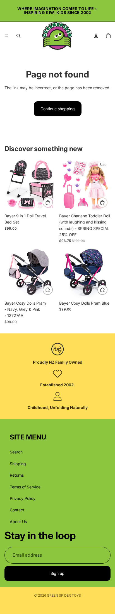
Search (16, 452)
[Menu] (6, 35)
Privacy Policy (22, 498)
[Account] (96, 36)
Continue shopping (57, 108)
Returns (17, 475)
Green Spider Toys (64, 595)
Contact (17, 510)
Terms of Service (25, 486)
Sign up (57, 573)
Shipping (18, 463)
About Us (18, 521)
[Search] (18, 36)
